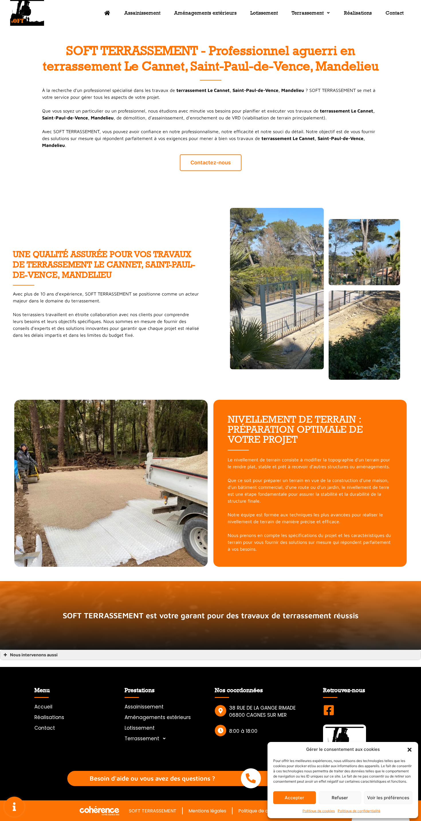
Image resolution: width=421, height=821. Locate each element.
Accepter (294, 797)
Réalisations (358, 13)
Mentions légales (207, 811)
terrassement (335, 110)
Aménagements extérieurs (205, 13)
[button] (409, 749)
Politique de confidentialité (359, 811)
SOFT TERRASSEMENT (152, 811)
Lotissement (264, 13)
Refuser (340, 797)
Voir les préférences (388, 797)
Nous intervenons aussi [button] (34, 654)
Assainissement (142, 13)
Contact (394, 13)
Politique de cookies (318, 811)
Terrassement (308, 13)
